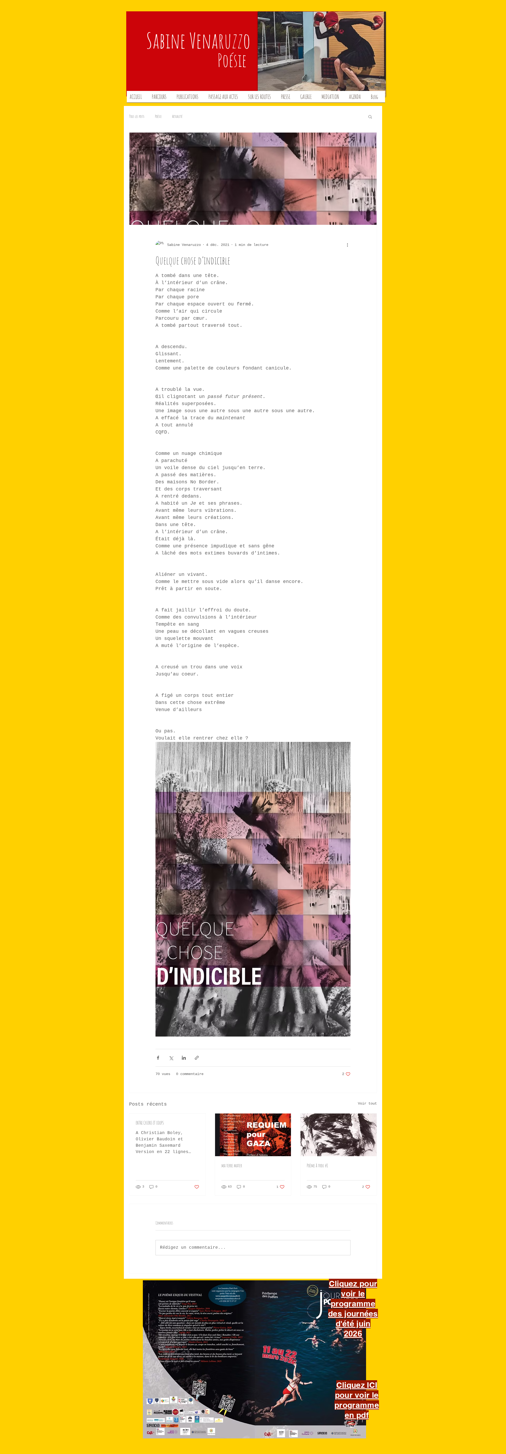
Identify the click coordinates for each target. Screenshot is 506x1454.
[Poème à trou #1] (338, 1134)
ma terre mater (231, 1165)
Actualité (177, 116)
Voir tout (367, 1103)
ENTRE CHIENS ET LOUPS (150, 1123)
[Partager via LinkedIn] (183, 1057)
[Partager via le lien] (196, 1057)
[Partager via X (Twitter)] (170, 1057)
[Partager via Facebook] (157, 1057)
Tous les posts (136, 116)
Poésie (158, 116)
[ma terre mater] (253, 1134)
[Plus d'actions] (347, 245)
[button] (370, 116)
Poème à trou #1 (317, 1165)
